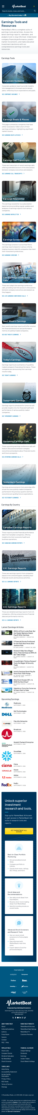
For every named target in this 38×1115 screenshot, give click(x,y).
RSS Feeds (5, 1081)
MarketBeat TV (25, 1032)
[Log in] (34, 6)
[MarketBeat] (19, 6)
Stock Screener (7, 1061)
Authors (4, 1032)
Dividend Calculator (8, 1056)
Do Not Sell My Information (6, 1075)
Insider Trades (25, 1058)
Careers (4, 1037)
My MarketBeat (6, 1058)
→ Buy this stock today (14, 15)
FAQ (3, 1042)
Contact (4, 1040)
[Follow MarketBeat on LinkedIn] (20, 1018)
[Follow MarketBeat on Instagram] (22, 1018)
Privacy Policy (6, 1079)
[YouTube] (18, 1018)
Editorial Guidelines (8, 1029)
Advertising (5, 1069)
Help (7, 1042)
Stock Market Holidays (28, 1061)
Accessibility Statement (9, 1072)
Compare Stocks (7, 1053)
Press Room (5, 1034)
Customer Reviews (27, 1034)
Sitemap (4, 1087)
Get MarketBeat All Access (19, 831)
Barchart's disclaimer (14, 1111)
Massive (15, 1102)
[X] (13, 1018)
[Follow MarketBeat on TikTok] (25, 1018)
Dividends (24, 1053)
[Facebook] (15, 1018)
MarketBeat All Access (28, 1026)
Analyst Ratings (25, 1051)
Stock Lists (5, 1051)
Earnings (23, 1056)
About (3, 1026)
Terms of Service (7, 1084)
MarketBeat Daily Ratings (28, 1029)
